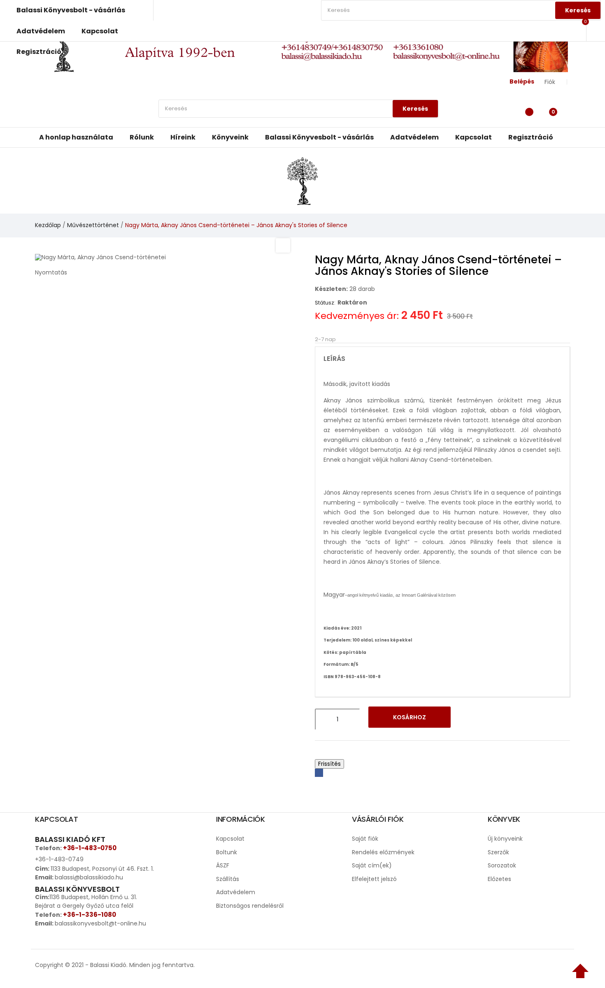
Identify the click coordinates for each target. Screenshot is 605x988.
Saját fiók (365, 839)
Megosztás (319, 773)
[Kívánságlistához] (469, 719)
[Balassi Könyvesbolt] (302, 180)
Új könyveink (505, 839)
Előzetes (499, 879)
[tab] (442, 359)
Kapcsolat (230, 839)
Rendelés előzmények (383, 852)
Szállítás (227, 879)
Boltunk (226, 852)
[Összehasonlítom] (491, 719)
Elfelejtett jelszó (374, 879)
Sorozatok (502, 865)
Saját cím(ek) (372, 865)
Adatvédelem (235, 892)
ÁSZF (222, 865)
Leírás (334, 359)
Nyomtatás (51, 272)
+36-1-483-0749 (59, 859)
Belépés (522, 81)
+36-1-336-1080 (89, 914)
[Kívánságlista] (527, 111)
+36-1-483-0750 (89, 848)
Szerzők (498, 852)
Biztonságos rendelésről (250, 906)
